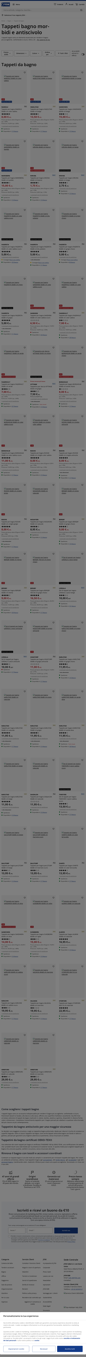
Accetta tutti (70, 1349)
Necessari (44, 1349)
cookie (36, 1340)
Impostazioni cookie (16, 1349)
